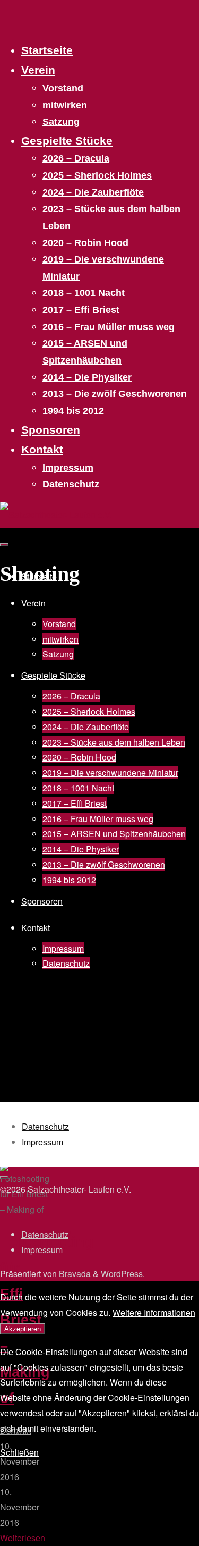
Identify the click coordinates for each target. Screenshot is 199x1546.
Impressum (42, 1142)
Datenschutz (45, 1126)
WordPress (122, 1274)
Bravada (74, 1274)
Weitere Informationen (154, 1312)
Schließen (19, 1452)
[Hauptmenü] (4, 544)
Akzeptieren (22, 1329)
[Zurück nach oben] (4, 1177)
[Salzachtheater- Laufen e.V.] (56, 515)
